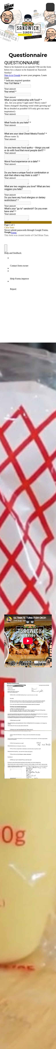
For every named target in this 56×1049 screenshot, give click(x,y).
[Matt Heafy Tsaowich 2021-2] (28, 754)
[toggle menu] (50, 7)
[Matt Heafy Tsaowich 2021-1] (28, 706)
